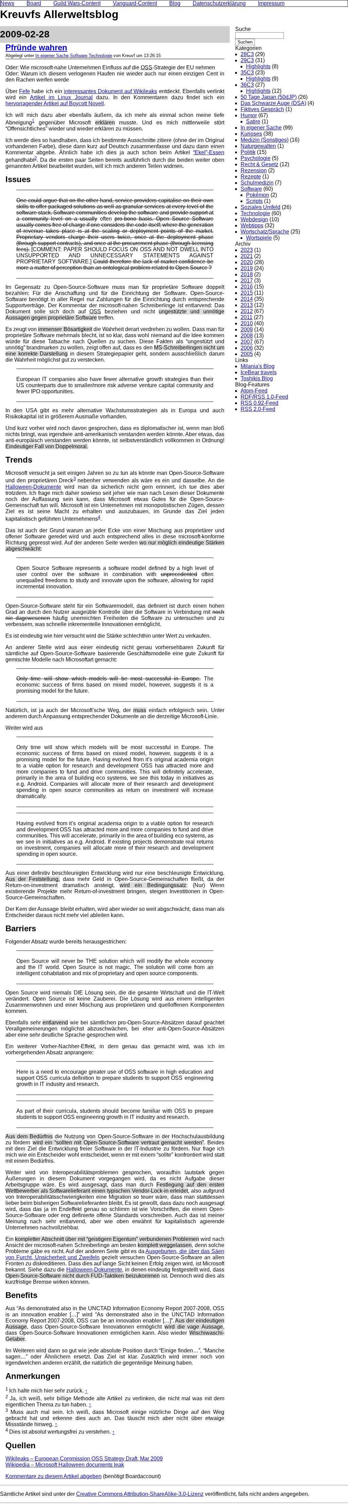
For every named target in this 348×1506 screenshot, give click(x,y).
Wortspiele (259, 238)
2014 (247, 299)
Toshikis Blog (257, 378)
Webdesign (254, 219)
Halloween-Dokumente (33, 487)
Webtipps (252, 225)
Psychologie (256, 158)
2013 (247, 305)
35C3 (247, 72)
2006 (247, 348)
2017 (247, 280)
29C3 (247, 60)
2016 (247, 287)
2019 (247, 268)
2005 (247, 354)
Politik (248, 152)
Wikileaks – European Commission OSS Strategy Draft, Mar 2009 (84, 1458)
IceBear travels (259, 372)
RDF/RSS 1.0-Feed (264, 397)
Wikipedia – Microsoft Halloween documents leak (64, 1465)
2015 (247, 293)
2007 (247, 342)
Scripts (254, 201)
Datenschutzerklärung (219, 3)
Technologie (100, 55)
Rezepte (251, 176)
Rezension (254, 170)
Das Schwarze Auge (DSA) (273, 103)
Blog (174, 3)
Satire (253, 121)
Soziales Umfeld (260, 207)
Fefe (24, 91)
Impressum (271, 3)
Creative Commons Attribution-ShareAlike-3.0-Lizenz (140, 1494)
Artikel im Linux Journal (61, 97)
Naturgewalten (258, 146)
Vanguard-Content (135, 3)
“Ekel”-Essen (208, 152)
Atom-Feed (254, 391)
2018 (247, 274)
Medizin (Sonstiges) (265, 140)
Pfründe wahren (36, 47)
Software (78, 55)
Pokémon (257, 195)
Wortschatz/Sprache (265, 232)
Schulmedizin (257, 183)
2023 (247, 250)
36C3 (247, 85)
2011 (247, 317)
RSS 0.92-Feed (259, 403)
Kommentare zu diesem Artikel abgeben (53, 1476)
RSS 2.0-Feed (258, 409)
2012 (247, 311)
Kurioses (251, 134)
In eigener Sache (52, 55)
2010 (247, 323)
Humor (249, 115)
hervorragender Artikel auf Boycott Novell (54, 103)
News (7, 3)
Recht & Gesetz (259, 164)
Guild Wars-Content (77, 3)
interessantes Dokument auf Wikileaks (110, 91)
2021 (247, 256)
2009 (247, 329)
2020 (247, 262)
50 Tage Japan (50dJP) (269, 97)
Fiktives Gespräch (262, 109)
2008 (247, 336)
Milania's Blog (258, 366)
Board (34, 3)
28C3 (247, 54)
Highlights (258, 66)
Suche (243, 29)
